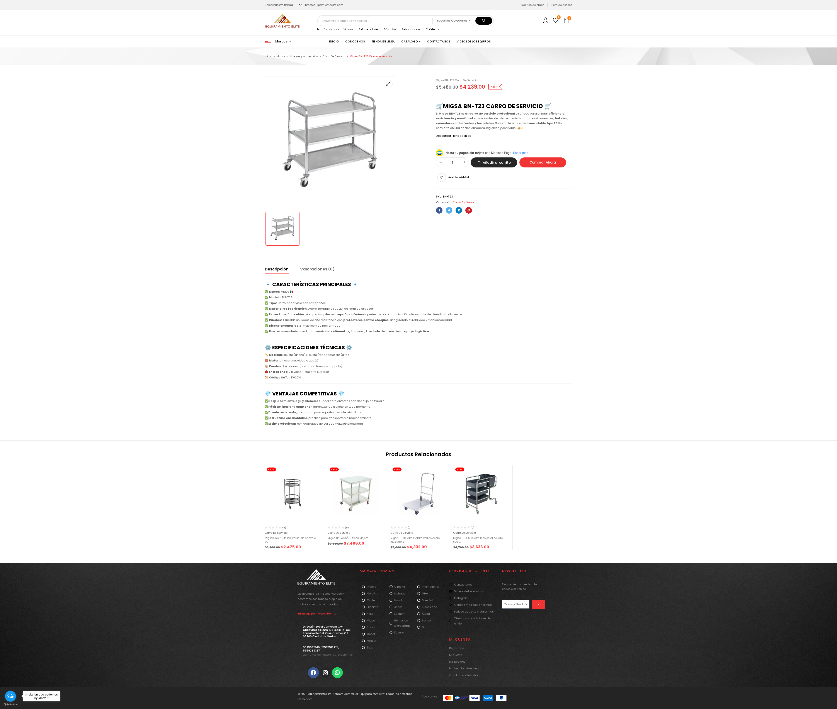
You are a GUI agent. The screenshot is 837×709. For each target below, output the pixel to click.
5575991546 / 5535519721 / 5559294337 (321, 648)
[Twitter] (449, 210)
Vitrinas (349, 29)
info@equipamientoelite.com (324, 5)
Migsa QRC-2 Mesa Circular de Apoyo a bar (290, 540)
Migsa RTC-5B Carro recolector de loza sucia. (478, 540)
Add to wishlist (458, 177)
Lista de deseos (561, 5)
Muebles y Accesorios (303, 56)
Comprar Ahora (542, 162)
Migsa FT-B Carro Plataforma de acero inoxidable (415, 540)
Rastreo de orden (532, 5)
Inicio (268, 56)
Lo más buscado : (329, 29)
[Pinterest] (468, 210)
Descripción (277, 269)
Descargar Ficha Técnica (453, 136)
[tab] (277, 270)
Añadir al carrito (497, 162)
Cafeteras (432, 29)
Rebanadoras (411, 29)
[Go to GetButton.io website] (10, 704)
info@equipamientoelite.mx (317, 613)
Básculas (390, 29)
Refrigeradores (368, 29)
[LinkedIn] (459, 210)
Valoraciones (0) (317, 269)
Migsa (281, 56)
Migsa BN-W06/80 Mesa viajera (348, 538)
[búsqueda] (483, 21)
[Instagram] (325, 672)
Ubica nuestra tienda (279, 5)
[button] (566, 20)
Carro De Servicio (334, 56)
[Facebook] (439, 210)
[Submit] (538, 604)
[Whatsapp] (337, 672)
